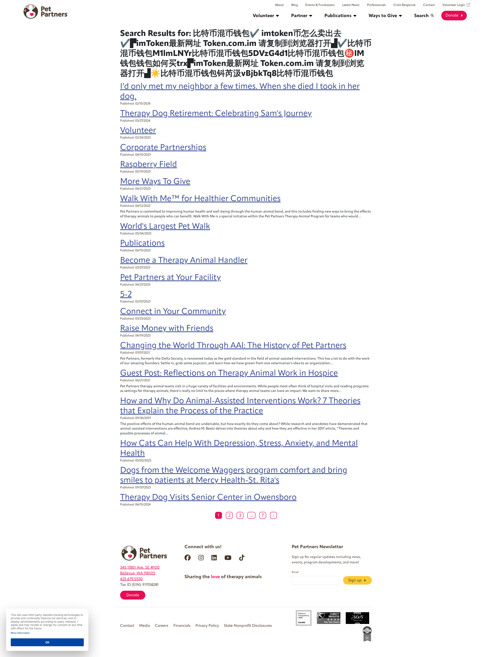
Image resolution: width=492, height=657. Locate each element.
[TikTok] (241, 558)
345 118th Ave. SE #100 (140, 568)
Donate (452, 15)
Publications (142, 244)
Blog (294, 5)
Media (144, 626)
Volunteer (138, 131)
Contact (429, 5)
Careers (161, 626)
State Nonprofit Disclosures (248, 626)
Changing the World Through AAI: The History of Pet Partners (233, 346)
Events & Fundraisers (320, 5)
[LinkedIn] (214, 558)
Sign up (355, 580)
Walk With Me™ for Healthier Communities (200, 199)
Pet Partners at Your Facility (170, 278)
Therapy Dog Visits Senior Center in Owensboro (208, 498)
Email (295, 572)
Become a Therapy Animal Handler (184, 261)
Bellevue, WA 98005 (137, 573)
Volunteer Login (453, 5)
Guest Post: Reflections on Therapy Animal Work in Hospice (229, 373)
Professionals (376, 5)
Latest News (350, 5)
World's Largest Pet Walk (165, 227)
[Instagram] (201, 558)
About (279, 5)
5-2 (126, 295)
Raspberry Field (148, 165)
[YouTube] (227, 558)
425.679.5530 (131, 579)
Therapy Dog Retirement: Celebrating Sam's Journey (216, 114)
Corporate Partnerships (163, 148)
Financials (181, 626)
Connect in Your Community (173, 312)
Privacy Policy (207, 626)
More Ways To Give (155, 182)
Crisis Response (404, 5)
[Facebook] (187, 558)
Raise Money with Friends (166, 329)
